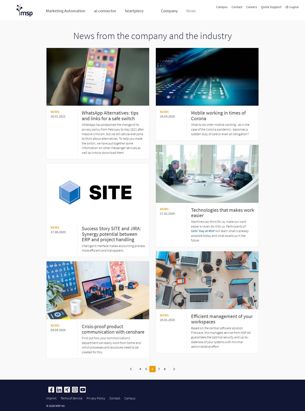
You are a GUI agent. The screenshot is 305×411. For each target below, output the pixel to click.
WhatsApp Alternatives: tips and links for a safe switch (110, 115)
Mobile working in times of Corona (218, 115)
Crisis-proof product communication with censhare (113, 329)
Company (169, 10)
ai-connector (105, 10)
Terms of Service (71, 398)
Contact (237, 7)
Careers (251, 7)
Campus (222, 7)
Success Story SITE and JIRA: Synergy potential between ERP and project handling (111, 234)
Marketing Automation (65, 10)
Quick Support (271, 7)
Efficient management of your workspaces (222, 319)
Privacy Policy (96, 398)
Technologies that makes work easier (222, 213)
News (191, 10)
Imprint (51, 398)
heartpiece (134, 10)
